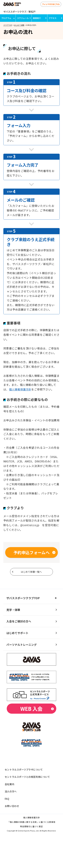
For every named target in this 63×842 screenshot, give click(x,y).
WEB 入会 (31, 708)
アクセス (52, 18)
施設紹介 (37, 18)
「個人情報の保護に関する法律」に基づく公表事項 (31, 822)
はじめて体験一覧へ (31, 571)
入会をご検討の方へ (18, 621)
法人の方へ (11, 791)
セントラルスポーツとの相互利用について (27, 776)
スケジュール (23, 18)
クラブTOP (7, 25)
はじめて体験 (19, 25)
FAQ (7, 798)
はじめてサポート (17, 633)
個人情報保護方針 (20, 389)
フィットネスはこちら (50, 4)
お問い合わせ (12, 806)
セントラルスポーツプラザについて (24, 769)
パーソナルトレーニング (21, 645)
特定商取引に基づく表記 (31, 827)
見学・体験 (13, 610)
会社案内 (9, 784)
